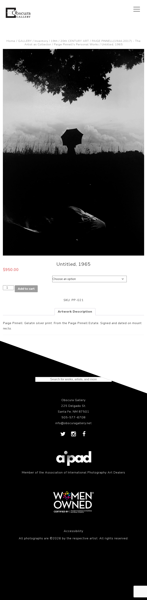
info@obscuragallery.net (73, 423)
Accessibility (73, 531)
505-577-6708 (73, 417)
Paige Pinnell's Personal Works (76, 44)
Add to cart (26, 289)
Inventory (41, 41)
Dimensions (24, 278)
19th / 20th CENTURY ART (70, 41)
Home (11, 41)
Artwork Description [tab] (75, 312)
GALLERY (25, 41)
